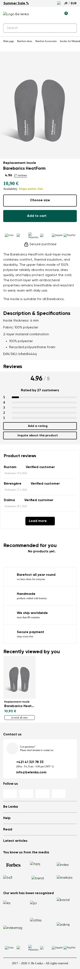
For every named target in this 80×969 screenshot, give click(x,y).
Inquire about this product (37, 435)
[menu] (74, 15)
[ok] (71, 28)
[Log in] (54, 14)
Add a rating (38, 426)
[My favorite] (44, 14)
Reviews (12, 366)
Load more (38, 521)
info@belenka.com (31, 772)
